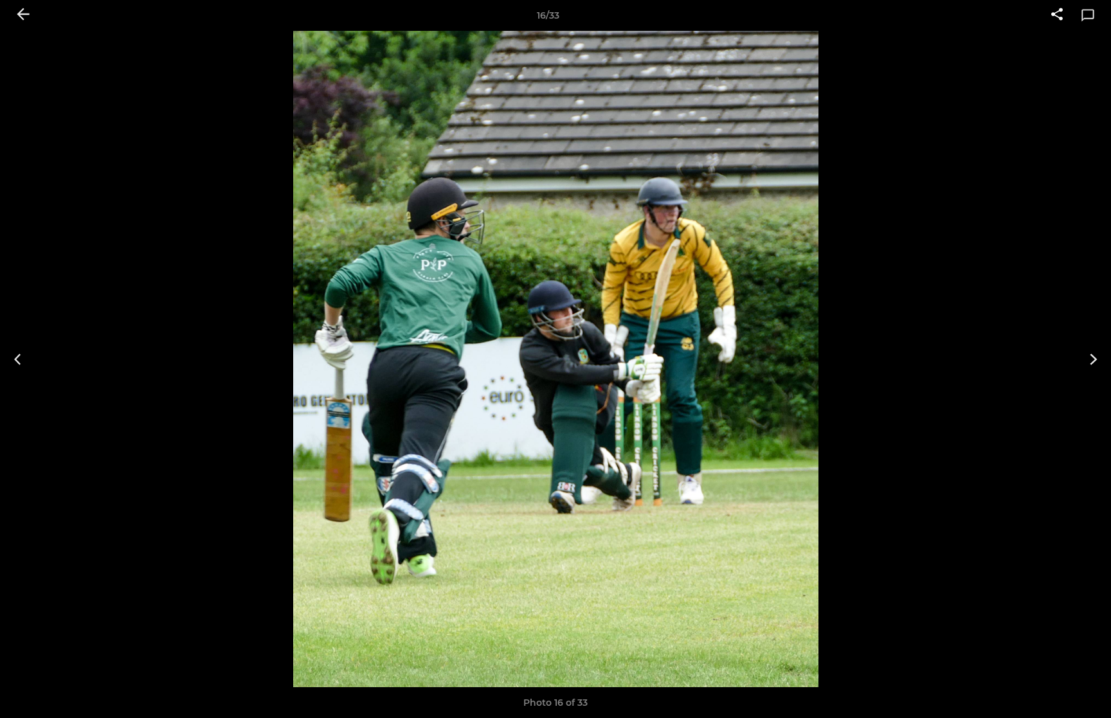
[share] (1057, 15)
